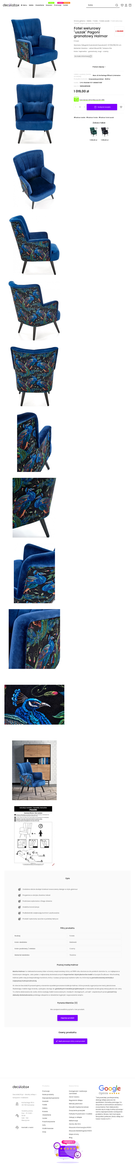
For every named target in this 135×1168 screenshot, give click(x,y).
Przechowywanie (48, 1122)
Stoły (44, 1132)
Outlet (44, 1118)
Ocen (76, 41)
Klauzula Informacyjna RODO (80, 1127)
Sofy (44, 1125)
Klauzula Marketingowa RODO (80, 1131)
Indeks (76, 83)
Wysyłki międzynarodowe (79, 1107)
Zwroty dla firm (75, 1124)
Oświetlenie (46, 1115)
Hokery (44, 1108)
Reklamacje (73, 1121)
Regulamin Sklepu (76, 1100)
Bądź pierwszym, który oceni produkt (72, 1041)
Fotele (44, 1105)
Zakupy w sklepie (75, 1117)
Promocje (46, 1091)
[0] (130, 5)
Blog (70, 1138)
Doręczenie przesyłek (77, 1110)
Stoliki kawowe (47, 1128)
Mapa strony (74, 1134)
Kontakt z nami (27, 1127)
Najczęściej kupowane (50, 1098)
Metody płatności (75, 1104)
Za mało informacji (82, 56)
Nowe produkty (48, 1094)
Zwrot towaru (74, 1097)
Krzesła (45, 1111)
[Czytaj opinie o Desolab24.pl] (110, 1090)
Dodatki (45, 1101)
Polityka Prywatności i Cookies (80, 1114)
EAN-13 (76, 86)
